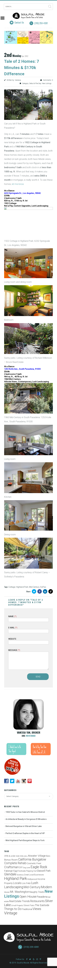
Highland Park (22, 587)
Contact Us (19, 22)
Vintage (10, 913)
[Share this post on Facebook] (39, 591)
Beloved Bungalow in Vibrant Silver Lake (24, 826)
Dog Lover (26, 868)
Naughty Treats (36, 892)
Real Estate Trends (19, 901)
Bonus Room (11, 859)
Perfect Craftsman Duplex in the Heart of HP (25, 833)
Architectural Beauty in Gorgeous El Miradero (26, 819)
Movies (7, 892)
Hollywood (32, 879)
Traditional (27, 909)
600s (25, 856)
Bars (48, 856)
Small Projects (17, 905)
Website (12, 639)
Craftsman (11, 867)
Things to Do (13, 909)
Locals (17, 883)
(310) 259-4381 (41, 23)
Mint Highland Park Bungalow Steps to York (25, 840)
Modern (46, 887)
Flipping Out (31, 871)
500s (22, 856)
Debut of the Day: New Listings (40, 83)
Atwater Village (37, 855)
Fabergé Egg (10, 870)
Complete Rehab (15, 863)
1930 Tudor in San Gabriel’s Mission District (25, 812)
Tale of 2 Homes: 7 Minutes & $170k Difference (21, 67)
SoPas (43, 587)
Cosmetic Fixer (34, 863)
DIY (21, 867)
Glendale (10, 874)
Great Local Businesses (34, 875)
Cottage (11, 587)
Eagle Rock (39, 867)
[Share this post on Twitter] (34, 591)
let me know (18, 184)
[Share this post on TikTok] (50, 591)
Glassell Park (43, 870)
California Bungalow (32, 859)
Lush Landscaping (21, 885)
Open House (27, 896)
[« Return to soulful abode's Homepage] (28, 17)
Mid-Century (34, 587)
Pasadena (42, 896)
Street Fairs (29, 905)
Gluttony (20, 875)
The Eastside (42, 905)
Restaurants (37, 901)
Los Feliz (26, 883)
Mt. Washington (19, 891)
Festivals (22, 871)
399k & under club (12, 856)
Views (37, 909)
